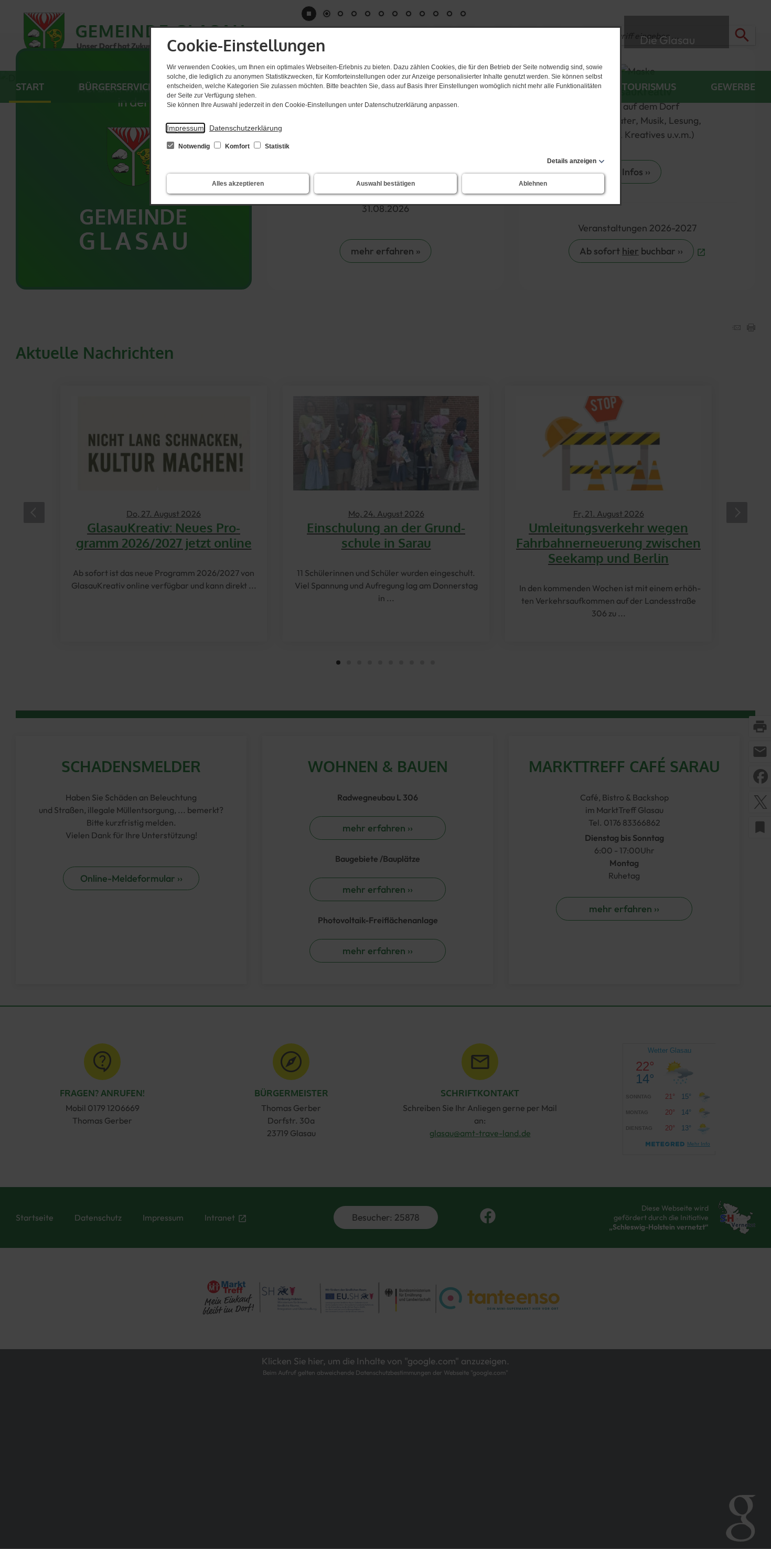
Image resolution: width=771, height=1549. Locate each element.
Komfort (237, 146)
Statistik (276, 146)
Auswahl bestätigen (385, 183)
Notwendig (194, 146)
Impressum (185, 128)
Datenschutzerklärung (245, 128)
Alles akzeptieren (238, 183)
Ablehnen (533, 183)
